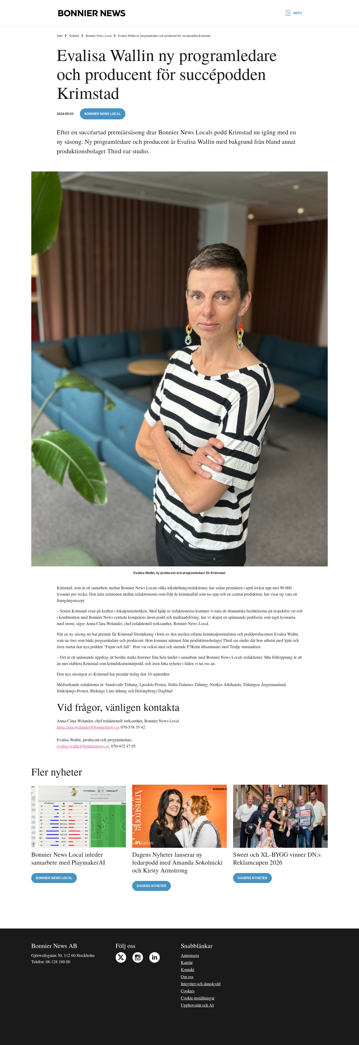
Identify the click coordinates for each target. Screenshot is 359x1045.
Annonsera (190, 955)
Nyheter (74, 35)
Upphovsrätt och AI (197, 1005)
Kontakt (187, 969)
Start (60, 35)
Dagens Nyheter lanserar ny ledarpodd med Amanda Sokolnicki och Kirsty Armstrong (177, 862)
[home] (91, 13)
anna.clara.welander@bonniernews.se (88, 727)
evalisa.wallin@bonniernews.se (83, 746)
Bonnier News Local (98, 35)
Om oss (187, 976)
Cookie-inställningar (197, 998)
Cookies (187, 990)
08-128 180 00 (58, 961)
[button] (293, 13)
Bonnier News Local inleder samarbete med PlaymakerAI (68, 858)
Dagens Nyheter (151, 886)
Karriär (187, 962)
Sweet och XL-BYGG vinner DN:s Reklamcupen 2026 (277, 858)
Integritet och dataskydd (200, 983)
